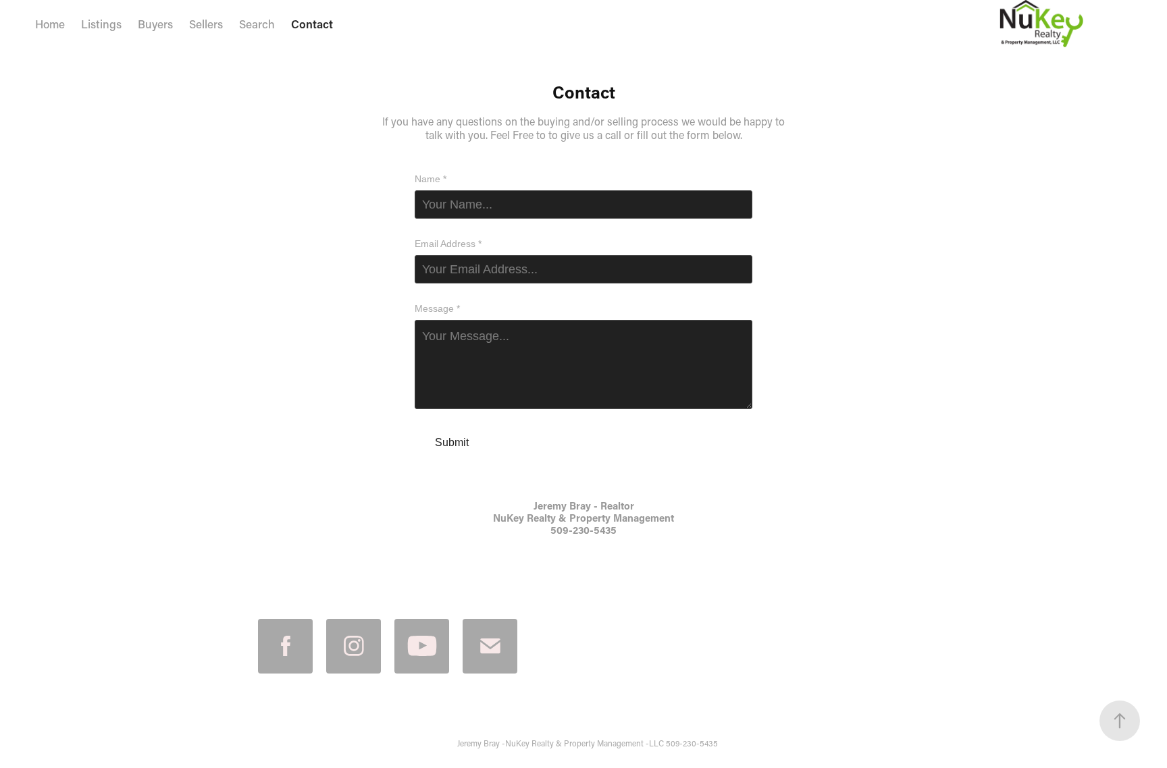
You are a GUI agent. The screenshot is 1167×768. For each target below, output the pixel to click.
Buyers (155, 23)
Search (257, 23)
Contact (312, 23)
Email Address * (448, 243)
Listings (101, 23)
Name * (430, 179)
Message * (437, 308)
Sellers (206, 23)
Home (50, 23)
